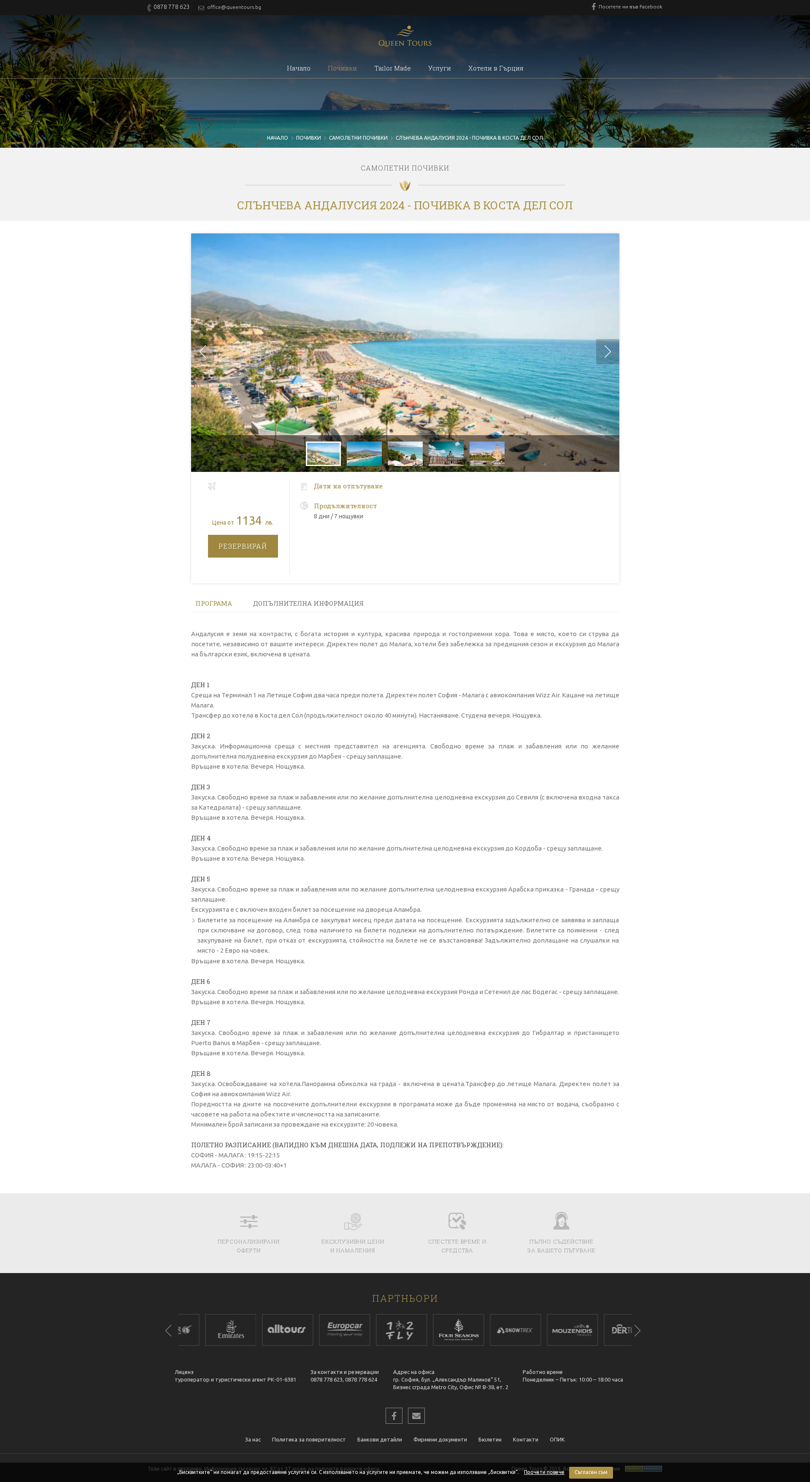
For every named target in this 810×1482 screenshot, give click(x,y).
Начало (298, 68)
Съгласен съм (591, 1472)
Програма (213, 603)
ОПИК (557, 1439)
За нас (253, 1439)
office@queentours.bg (233, 7)
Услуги (439, 68)
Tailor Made (392, 68)
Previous (168, 1330)
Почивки (342, 68)
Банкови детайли (379, 1439)
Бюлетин (490, 1439)
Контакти (525, 1439)
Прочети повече (544, 1472)
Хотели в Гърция (496, 68)
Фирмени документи (440, 1439)
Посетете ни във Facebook (629, 6)
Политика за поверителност (309, 1439)
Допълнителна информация (308, 603)
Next (637, 1330)
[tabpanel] (197, 1330)
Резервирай (243, 546)
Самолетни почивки (358, 138)
